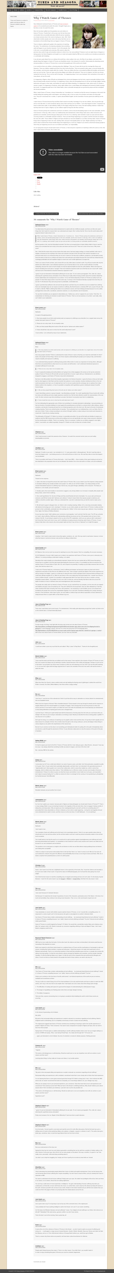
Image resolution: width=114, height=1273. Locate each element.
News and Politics (38, 15)
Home (9, 10)
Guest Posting (73, 10)
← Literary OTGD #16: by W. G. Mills (46, 213)
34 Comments (51, 20)
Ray (36, 1143)
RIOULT (69, 878)
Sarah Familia (38, 20)
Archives (29, 10)
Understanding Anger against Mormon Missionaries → (91, 213)
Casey (37, 759)
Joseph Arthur (76, 878)
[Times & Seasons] (57, 4)
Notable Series (63, 10)
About (15, 10)
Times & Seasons (21, 1271)
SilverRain (38, 1167)
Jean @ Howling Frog (41, 604)
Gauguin (63, 878)
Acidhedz (38, 1246)
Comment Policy (38, 10)
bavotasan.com (101, 1271)
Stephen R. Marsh (40, 1105)
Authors (22, 10)
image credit (37, 174)
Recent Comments (51, 10)
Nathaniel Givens (40, 224)
